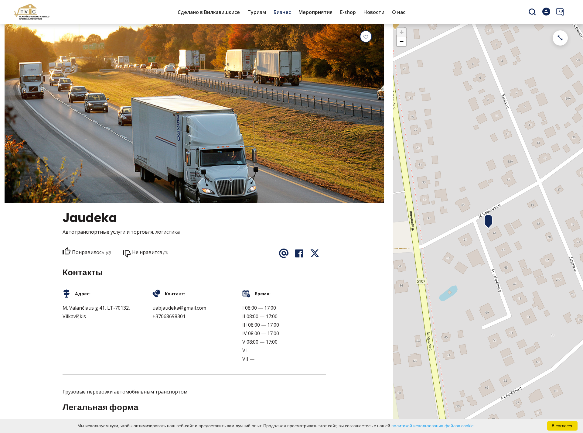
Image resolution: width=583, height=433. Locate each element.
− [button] (402, 41)
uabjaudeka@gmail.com (179, 307)
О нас (398, 12)
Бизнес (282, 12)
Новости (373, 12)
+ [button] (402, 32)
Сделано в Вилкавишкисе (209, 12)
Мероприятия (315, 12)
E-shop (348, 12)
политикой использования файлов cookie (432, 425)
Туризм (256, 12)
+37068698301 (169, 316)
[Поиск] (533, 12)
